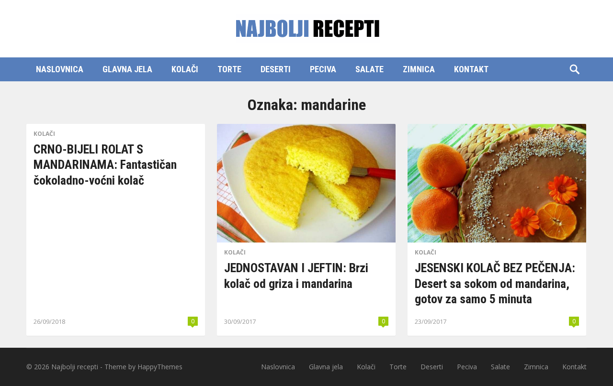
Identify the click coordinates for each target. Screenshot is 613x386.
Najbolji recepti (74, 366)
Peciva (323, 69)
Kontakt (471, 69)
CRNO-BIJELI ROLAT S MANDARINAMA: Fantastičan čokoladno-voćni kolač (105, 164)
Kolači (184, 69)
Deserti (276, 69)
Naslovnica (59, 69)
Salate (369, 69)
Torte (229, 69)
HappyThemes (159, 366)
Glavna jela (127, 69)
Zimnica (419, 69)
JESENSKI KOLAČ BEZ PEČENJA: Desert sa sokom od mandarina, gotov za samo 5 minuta (495, 283)
